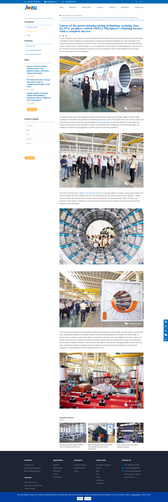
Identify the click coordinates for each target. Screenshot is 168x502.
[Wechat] (166, 335)
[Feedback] (166, 339)
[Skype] (166, 322)
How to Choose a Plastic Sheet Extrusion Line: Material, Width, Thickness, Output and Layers (38, 69)
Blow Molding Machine (33, 54)
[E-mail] (166, 326)
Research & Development (33, 485)
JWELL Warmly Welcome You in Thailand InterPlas (127, 446)
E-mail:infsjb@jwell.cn (132, 468)
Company (100, 7)
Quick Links (101, 460)
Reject (80, 498)
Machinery (56, 471)
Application (86, 7)
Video (98, 477)
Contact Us (139, 7)
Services (112, 7)
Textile (55, 474)
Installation (100, 480)
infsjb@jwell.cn (50, 2)
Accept (87, 498)
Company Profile (31, 27)
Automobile (57, 477)
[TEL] (166, 330)
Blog (26, 59)
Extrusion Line (30, 46)
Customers (100, 483)
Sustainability (57, 468)
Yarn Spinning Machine (33, 50)
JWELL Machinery (104, 122)
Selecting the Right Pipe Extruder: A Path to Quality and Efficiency (71, 446)
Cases (28, 35)
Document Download (103, 465)
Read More (32, 109)
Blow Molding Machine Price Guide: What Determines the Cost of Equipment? (100, 447)
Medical (56, 465)
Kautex (98, 468)
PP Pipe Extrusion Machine (93, 193)
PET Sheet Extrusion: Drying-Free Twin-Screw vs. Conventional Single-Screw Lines (38, 83)
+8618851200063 (70, 2)
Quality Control (29, 488)
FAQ (97, 474)
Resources (125, 7)
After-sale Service (30, 482)
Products (72, 7)
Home (61, 7)
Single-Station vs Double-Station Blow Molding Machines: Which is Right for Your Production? (39, 96)
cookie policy (135, 495)
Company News (31, 31)
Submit (30, 158)
